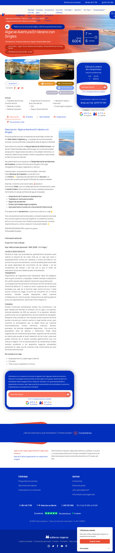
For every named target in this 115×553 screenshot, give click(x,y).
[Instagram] (48, 546)
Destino (77, 10)
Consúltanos (83, 432)
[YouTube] (61, 546)
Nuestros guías (78, 485)
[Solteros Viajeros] (13, 15)
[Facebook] (15, 88)
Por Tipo (87, 10)
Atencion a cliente (46, 505)
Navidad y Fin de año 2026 (31, 14)
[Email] (22, 88)
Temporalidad (98, 10)
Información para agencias (83, 494)
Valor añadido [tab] (43, 117)
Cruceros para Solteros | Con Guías (39, 15)
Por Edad (68, 10)
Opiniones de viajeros (27, 485)
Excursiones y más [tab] (15, 122)
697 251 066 (108, 2)
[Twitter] (18, 88)
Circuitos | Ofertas (59, 11)
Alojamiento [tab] (59, 117)
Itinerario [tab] (28, 117)
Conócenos (77, 481)
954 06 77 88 (91, 2)
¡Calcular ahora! (39, 394)
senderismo (13, 83)
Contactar (64, 541)
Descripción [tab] (13, 117)
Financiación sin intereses (29, 490)
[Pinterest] (66, 546)
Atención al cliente (72, 2)
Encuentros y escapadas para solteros (49, 15)
